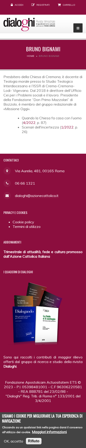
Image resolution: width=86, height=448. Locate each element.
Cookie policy (23, 222)
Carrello (69, 4)
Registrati (43, 4)
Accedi (19, 4)
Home (30, 56)
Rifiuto (33, 441)
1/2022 (67, 127)
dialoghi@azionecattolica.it (36, 195)
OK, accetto (13, 441)
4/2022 (29, 122)
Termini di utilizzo (27, 226)
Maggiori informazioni (49, 431)
